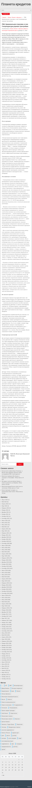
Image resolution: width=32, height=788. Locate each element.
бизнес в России (6, 732)
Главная (4, 17)
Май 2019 (4, 576)
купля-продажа (12, 738)
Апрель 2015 (5, 637)
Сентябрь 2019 (5, 568)
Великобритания (18, 685)
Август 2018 (5, 595)
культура (4, 738)
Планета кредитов (16, 4)
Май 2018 (4, 601)
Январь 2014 (5, 653)
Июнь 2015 (4, 633)
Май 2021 (4, 526)
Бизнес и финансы (17, 17)
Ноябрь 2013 (5, 655)
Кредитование (5, 691)
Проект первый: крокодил (8, 710)
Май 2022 (4, 501)
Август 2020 (5, 545)
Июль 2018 (4, 597)
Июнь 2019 (4, 574)
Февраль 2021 (5, 533)
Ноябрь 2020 (5, 539)
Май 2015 (4, 635)
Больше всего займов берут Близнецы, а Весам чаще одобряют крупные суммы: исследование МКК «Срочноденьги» (12, 472)
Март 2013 (4, 672)
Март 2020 (4, 556)
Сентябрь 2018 (5, 593)
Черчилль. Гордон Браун (8, 724)
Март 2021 (4, 531)
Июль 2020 (4, 547)
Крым (12, 691)
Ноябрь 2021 (5, 514)
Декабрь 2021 (5, 512)
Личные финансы (6, 693)
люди (19, 738)
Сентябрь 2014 (5, 651)
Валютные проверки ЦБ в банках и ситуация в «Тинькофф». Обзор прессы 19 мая (13, 477)
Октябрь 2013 (5, 658)
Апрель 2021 (5, 528)
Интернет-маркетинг (17, 688)
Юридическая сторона (14, 727)
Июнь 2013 (4, 666)
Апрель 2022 (5, 503)
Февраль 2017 (5, 620)
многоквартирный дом (7, 741)
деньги (8, 735)
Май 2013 (4, 668)
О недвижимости (18, 705)
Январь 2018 (5, 610)
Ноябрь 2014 (5, 647)
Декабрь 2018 (5, 587)
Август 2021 (5, 520)
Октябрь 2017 (5, 616)
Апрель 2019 (5, 578)
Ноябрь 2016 (5, 626)
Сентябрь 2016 (5, 630)
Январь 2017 (5, 622)
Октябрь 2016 (5, 628)
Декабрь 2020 (5, 537)
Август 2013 (5, 662)
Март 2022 (4, 506)
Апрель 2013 (5, 670)
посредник (19, 743)
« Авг (3, 775)
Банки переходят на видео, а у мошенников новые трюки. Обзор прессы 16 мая (12, 491)
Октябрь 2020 (5, 541)
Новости (10, 699)
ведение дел (15, 732)
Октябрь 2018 (5, 591)
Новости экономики (6, 705)
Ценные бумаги (6, 721)
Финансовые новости (7, 718)
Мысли (3, 699)
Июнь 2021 (4, 524)
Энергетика (19, 724)
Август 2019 (5, 570)
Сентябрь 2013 (5, 660)
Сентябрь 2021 (5, 518)
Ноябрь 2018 (5, 589)
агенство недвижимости (8, 730)
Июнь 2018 (4, 599)
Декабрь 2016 (5, 624)
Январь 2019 (5, 585)
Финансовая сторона (7, 716)
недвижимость (5, 743)
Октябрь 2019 (5, 566)
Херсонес (17, 718)
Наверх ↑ (29, 786)
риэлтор (15, 746)
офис (12, 743)
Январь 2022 (5, 510)
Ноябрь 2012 (5, 676)
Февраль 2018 (5, 608)
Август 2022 (5, 499)
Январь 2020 (5, 560)
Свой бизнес (5, 713)
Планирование (13, 707)
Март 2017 (4, 618)
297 (6, 685)
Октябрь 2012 (5, 678)
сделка (3, 749)
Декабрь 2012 (5, 674)
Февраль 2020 (5, 558)
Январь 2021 (5, 535)
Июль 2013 (4, 664)
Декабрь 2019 (5, 562)
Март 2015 (4, 639)
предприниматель (6, 746)
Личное (18, 691)
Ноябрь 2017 (5, 614)
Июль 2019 (4, 572)
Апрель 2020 (5, 553)
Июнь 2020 (4, 549)
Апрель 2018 (5, 603)
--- (2, 685)
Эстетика (4, 727)
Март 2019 (4, 580)
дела (3, 735)
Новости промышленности (8, 702)
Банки (9, 17)
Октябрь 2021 (5, 516)
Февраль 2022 (5, 508)
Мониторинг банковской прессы (10, 696)
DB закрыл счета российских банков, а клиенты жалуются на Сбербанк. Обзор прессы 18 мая (12, 483)
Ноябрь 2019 (5, 564)
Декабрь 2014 (5, 645)
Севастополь (13, 713)
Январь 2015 (5, 643)
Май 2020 (4, 551)
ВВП (10, 685)
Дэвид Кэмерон (5, 688)
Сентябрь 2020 (5, 543)
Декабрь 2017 (5, 612)
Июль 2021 (4, 522)
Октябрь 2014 (5, 649)
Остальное (4, 707)
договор (14, 735)
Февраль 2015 (5, 641)
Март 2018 (4, 605)
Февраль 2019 (5, 583)
